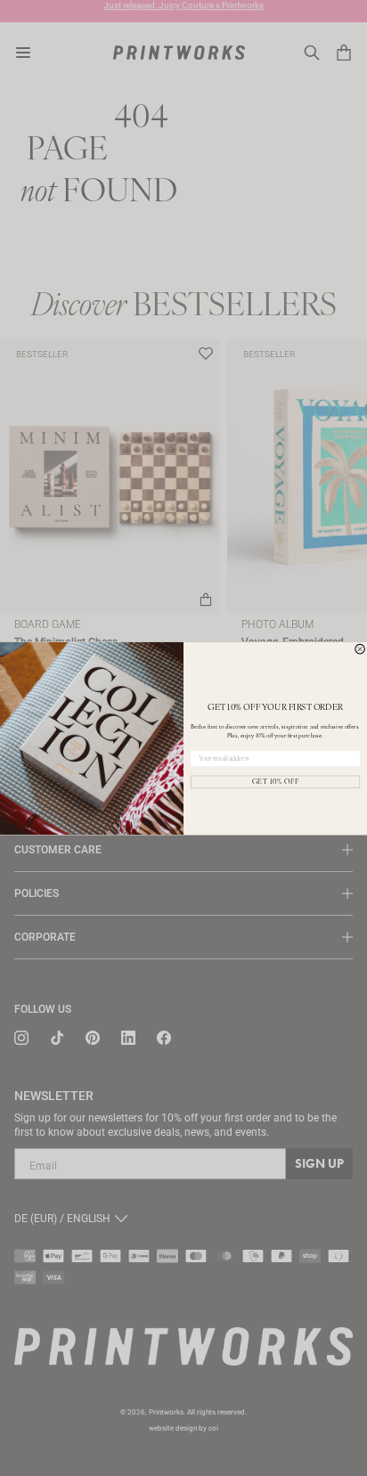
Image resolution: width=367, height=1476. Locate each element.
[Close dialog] (360, 649)
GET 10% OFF (275, 781)
